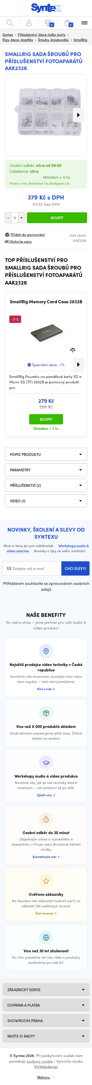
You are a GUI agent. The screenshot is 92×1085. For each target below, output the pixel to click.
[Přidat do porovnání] (72, 349)
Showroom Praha (25, 1020)
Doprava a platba (23, 1005)
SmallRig (80, 39)
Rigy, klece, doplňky (17, 39)
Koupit (57, 217)
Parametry (20, 470)
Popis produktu (25, 454)
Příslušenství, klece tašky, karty (42, 34)
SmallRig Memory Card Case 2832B (46, 301)
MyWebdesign (46, 1066)
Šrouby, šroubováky (53, 39)
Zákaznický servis (23, 989)
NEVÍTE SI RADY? (21, 1036)
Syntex (7, 34)
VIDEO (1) (17, 501)
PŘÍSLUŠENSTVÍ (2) (25, 485)
